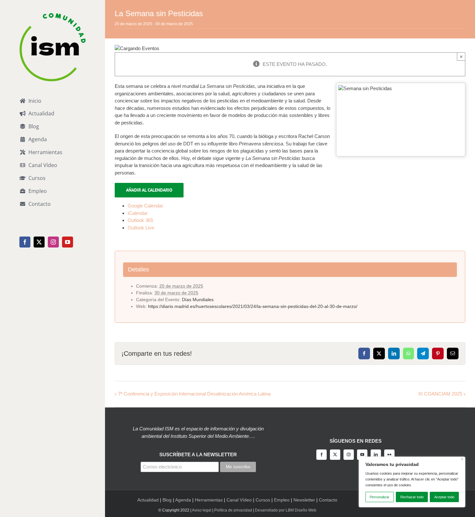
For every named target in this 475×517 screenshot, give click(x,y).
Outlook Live (141, 227)
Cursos (263, 499)
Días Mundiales (198, 299)
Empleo (282, 499)
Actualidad (148, 499)
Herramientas (209, 499)
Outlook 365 (140, 220)
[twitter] (335, 454)
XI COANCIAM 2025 (440, 393)
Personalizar (379, 497)
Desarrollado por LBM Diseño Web (285, 510)
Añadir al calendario (149, 190)
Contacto (328, 499)
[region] (412, 482)
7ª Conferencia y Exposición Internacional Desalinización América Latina (194, 393)
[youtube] (362, 454)
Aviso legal (201, 510)
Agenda (183, 499)
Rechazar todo (412, 497)
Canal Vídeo (239, 499)
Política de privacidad (233, 510)
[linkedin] (376, 454)
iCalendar (138, 213)
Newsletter (304, 499)
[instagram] (348, 454)
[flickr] (389, 454)
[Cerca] (462, 459)
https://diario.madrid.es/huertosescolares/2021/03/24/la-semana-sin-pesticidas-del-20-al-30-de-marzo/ (252, 306)
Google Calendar (145, 205)
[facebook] (321, 454)
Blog (167, 499)
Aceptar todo (444, 497)
